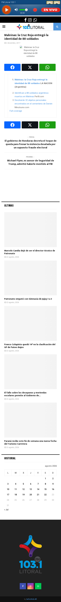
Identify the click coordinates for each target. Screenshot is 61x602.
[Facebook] (23, 586)
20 (31, 495)
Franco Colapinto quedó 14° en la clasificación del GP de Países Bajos (29, 346)
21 (38, 495)
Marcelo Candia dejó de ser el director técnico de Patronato (29, 252)
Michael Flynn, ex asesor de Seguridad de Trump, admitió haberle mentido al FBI (30, 162)
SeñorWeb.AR (31, 599)
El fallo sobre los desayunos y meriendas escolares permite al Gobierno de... (25, 394)
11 (15, 489)
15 (45, 489)
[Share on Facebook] (12, 67)
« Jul (6, 510)
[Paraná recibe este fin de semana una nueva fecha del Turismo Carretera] (30, 420)
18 (15, 495)
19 (23, 495)
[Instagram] (30, 586)
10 (8, 489)
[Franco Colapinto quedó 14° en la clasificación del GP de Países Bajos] (30, 323)
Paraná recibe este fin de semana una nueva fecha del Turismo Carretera (30, 442)
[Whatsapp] (38, 586)
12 (23, 489)
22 (45, 495)
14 (38, 489)
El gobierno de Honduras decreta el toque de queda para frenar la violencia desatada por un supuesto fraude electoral (30, 144)
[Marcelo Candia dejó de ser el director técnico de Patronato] (30, 229)
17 (8, 495)
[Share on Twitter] (30, 67)
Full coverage (16, 111)
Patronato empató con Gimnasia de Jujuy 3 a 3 (28, 299)
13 (31, 489)
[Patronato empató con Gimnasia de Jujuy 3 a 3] (30, 278)
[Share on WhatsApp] (47, 67)
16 (53, 489)
